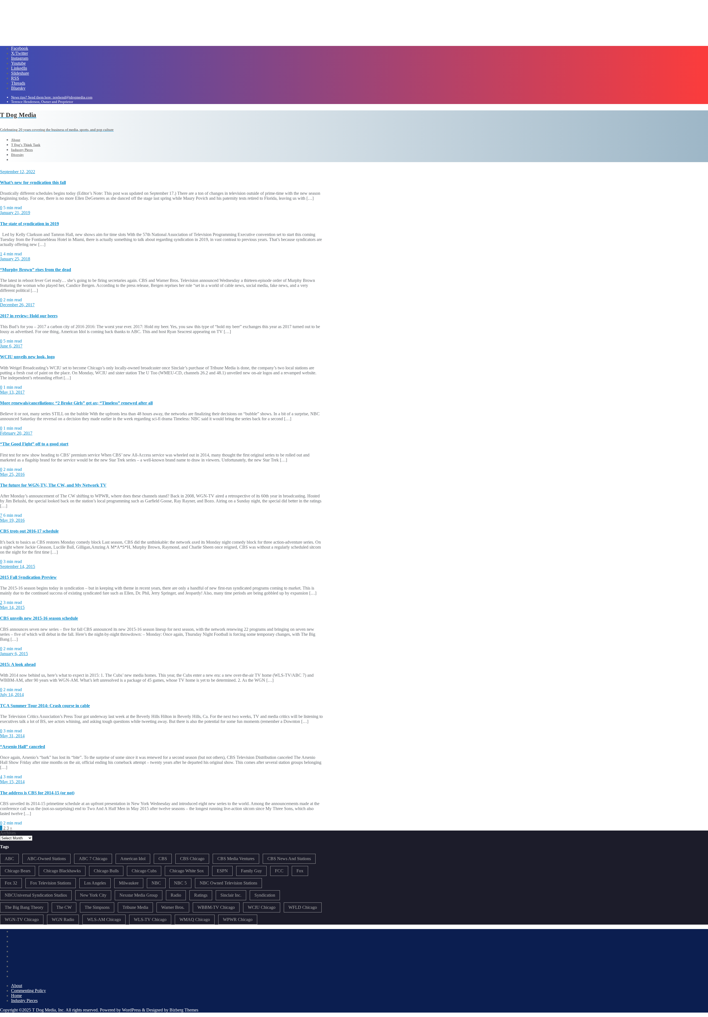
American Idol (132, 858)
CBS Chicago (192, 858)
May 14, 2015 (12, 607)
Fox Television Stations (50, 883)
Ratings (200, 895)
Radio (176, 895)
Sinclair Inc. (230, 895)
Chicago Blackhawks (62, 870)
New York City (93, 895)
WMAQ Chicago (194, 919)
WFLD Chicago (302, 907)
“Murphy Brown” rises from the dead (35, 269)
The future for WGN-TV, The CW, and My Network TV (53, 485)
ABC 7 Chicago (93, 858)
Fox (299, 870)
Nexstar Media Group (138, 895)
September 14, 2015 (17, 566)
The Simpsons (97, 907)
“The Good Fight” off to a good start (34, 444)
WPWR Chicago (238, 919)
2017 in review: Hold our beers (29, 315)
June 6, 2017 (11, 346)
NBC (156, 883)
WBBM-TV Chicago (216, 907)
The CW (64, 907)
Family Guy (251, 870)
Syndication (264, 895)
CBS (162, 858)
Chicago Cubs (144, 870)
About (16, 985)
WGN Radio (63, 919)
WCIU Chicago (261, 907)
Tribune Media (135, 907)
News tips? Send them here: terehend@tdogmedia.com (51, 97)
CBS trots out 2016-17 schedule (29, 531)
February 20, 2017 (16, 433)
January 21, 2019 (15, 212)
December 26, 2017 (17, 304)
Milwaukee (129, 883)
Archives (8, 833)
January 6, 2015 (14, 653)
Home (16, 995)
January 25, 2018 (15, 258)
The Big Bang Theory (24, 907)
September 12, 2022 (17, 171)
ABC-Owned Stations (46, 858)
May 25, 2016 (12, 474)
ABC (9, 858)
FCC (279, 870)
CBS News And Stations (289, 858)
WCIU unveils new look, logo (27, 356)
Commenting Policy (28, 990)
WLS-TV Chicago (150, 919)
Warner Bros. (172, 907)
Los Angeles (95, 883)
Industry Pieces (24, 1000)
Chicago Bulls (106, 870)
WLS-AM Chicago (104, 919)
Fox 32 (11, 883)
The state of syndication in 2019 (29, 223)
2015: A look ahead (18, 664)
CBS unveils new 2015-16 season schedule (39, 618)
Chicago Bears (17, 870)
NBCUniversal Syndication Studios (36, 895)
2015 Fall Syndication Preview (28, 577)
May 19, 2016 (12, 520)
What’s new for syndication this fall (33, 182)
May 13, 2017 (12, 392)
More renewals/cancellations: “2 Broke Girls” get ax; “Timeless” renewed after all (76, 403)
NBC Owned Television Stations (228, 883)
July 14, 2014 (12, 694)
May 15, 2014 (12, 781)
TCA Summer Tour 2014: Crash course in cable (45, 705)
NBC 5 (180, 883)
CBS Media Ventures (235, 858)
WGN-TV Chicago (22, 919)
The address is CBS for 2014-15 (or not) (37, 792)
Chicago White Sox (187, 870)
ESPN (222, 870)
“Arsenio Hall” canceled (22, 746)
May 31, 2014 (12, 735)
